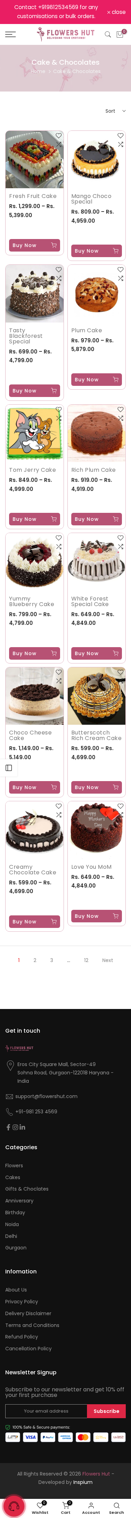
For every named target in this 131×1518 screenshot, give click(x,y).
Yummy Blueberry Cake (31, 601)
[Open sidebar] (8, 768)
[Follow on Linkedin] (22, 1127)
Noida (12, 1224)
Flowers (14, 1165)
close (118, 12)
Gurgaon (16, 1248)
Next (107, 960)
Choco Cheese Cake (30, 735)
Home (38, 71)
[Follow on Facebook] (8, 1127)
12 (86, 960)
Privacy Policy (21, 1301)
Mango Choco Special (91, 199)
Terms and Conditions (32, 1325)
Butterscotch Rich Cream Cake (96, 735)
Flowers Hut (96, 1474)
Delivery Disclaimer (28, 1313)
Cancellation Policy (28, 1348)
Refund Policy (21, 1337)
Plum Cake (86, 330)
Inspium (83, 1482)
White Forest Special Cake (90, 601)
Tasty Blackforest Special (26, 335)
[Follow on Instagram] (15, 1127)
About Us (16, 1290)
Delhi (11, 1236)
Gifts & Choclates (27, 1189)
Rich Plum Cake (93, 470)
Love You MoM (91, 867)
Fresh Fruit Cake (33, 196)
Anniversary (19, 1201)
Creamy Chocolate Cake (32, 869)
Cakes (12, 1177)
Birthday (15, 1212)
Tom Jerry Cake (32, 470)
